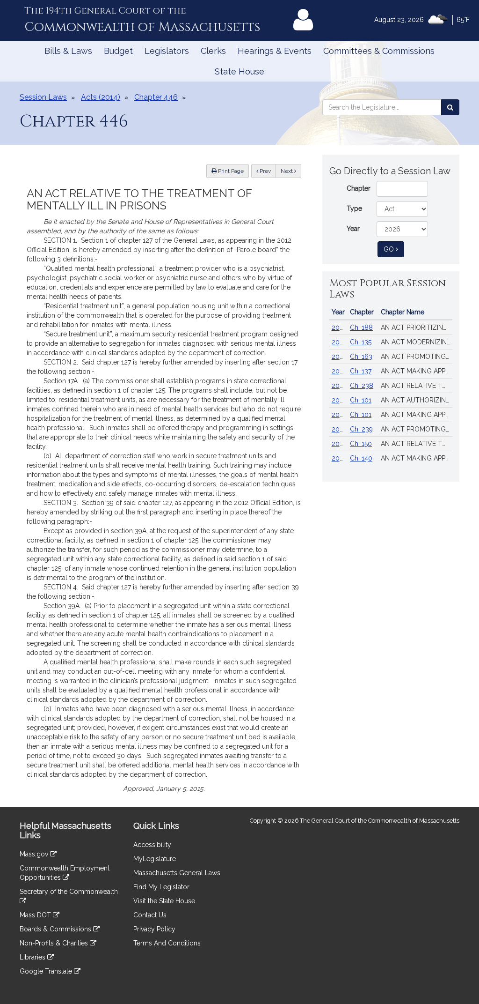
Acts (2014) (100, 97)
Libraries (33, 957)
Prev (267, 170)
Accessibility (152, 844)
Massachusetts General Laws (176, 873)
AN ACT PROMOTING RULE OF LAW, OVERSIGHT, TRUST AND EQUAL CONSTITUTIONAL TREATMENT (416, 356)
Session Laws (43, 97)
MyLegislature (154, 859)
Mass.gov (35, 854)
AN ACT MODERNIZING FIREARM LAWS (416, 342)
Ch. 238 (361, 385)
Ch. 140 (361, 458)
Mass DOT (36, 915)
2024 (339, 342)
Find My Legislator (161, 887)
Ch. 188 (361, 327)
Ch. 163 (361, 356)
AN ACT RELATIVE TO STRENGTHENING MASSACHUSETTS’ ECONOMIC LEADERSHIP (416, 385)
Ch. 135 (360, 342)
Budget (118, 51)
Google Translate (47, 971)
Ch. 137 (360, 371)
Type (354, 208)
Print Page (230, 171)
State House (239, 71)
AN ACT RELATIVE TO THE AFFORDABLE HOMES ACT (416, 443)
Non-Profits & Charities (55, 943)
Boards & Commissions (56, 929)
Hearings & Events (275, 51)
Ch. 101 (360, 400)
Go (394, 249)
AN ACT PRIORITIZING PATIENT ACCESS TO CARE (416, 327)
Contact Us (150, 915)
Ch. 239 (361, 429)
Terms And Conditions (167, 943)
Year (353, 228)
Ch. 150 (361, 443)
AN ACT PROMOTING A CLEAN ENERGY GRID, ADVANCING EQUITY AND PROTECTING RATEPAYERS (416, 429)
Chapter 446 (156, 97)
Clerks (213, 51)
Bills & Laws (68, 51)
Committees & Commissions (379, 51)
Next (287, 171)
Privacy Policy (154, 929)
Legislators (167, 51)
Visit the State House (164, 901)
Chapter (358, 188)
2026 (340, 327)
